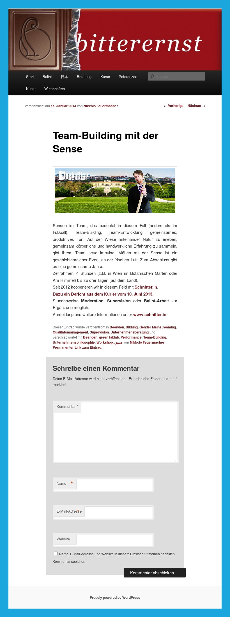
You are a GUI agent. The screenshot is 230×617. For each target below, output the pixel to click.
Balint (47, 76)
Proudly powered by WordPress (115, 597)
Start (30, 76)
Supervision (99, 332)
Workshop (104, 342)
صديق (118, 342)
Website (63, 538)
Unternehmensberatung (130, 332)
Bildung (132, 327)
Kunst (31, 88)
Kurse (105, 76)
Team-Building (154, 337)
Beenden (117, 327)
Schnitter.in (146, 287)
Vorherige (173, 105)
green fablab (109, 337)
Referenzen (128, 76)
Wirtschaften (54, 88)
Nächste (196, 105)
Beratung (84, 76)
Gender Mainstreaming (157, 327)
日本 (64, 76)
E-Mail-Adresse (69, 511)
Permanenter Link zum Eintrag (77, 347)
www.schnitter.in (149, 314)
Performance (131, 337)
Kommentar (67, 406)
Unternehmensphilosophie (74, 342)
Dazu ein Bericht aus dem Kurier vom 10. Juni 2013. (103, 294)
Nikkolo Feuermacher (101, 105)
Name (65, 483)
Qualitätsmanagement (70, 332)
